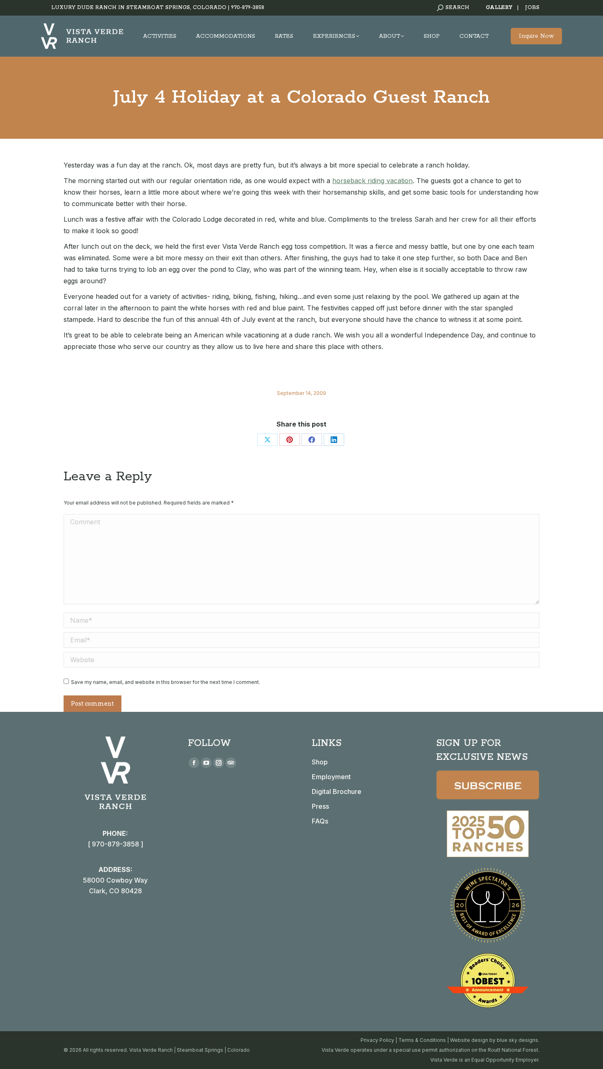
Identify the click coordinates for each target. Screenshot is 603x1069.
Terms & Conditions (422, 1040)
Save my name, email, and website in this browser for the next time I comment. (165, 682)
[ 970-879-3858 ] (115, 844)
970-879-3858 (247, 8)
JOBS (532, 8)
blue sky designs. (518, 1040)
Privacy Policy (377, 1040)
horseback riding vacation (372, 181)
